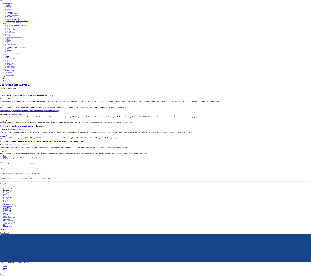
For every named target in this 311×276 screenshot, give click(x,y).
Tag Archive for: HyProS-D (15, 84)
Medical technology (8, 206)
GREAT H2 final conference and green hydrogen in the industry (26, 95)
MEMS (18, 98)
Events (13, 98)
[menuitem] (157, 6)
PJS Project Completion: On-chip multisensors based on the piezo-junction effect (20, 163)
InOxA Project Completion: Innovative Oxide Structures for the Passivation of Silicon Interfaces (24, 157)
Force (4, 195)
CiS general (6, 190)
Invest (4, 200)
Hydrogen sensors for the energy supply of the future (22, 126)
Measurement (6, 204)
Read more (3, 105)
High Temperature (8, 197)
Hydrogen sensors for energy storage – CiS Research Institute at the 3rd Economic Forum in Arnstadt (42, 141)
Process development (8, 217)
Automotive (6, 188)
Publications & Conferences (10, 159)
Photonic (5, 213)
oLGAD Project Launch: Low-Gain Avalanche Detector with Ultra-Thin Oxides (20, 173)
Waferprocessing (7, 226)
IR (4, 201)
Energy (14, 129)
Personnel (5, 211)
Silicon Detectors (7, 220)
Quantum (5, 219)
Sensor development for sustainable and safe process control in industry (29, 111)
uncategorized (6, 223)
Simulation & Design (8, 222)
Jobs (4, 203)
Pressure (22, 98)
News (4, 156)
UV (4, 225)
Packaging (6, 210)
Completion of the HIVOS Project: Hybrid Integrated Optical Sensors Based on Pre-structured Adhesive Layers (28, 178)
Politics (5, 214)
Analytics (5, 187)
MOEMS (20, 114)
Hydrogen (15, 144)
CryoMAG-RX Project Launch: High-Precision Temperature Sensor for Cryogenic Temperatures (24, 168)
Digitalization (6, 191)
